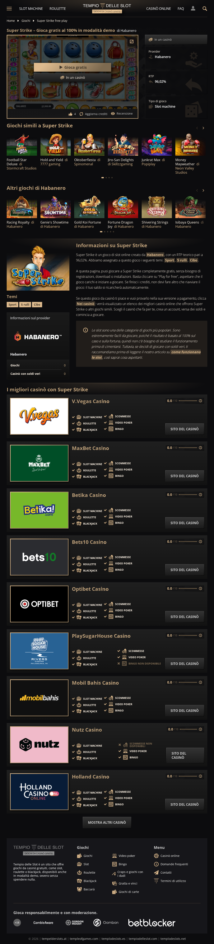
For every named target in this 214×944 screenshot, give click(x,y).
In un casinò (163, 39)
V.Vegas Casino (91, 401)
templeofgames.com (84, 939)
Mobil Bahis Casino (95, 682)
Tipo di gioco (157, 101)
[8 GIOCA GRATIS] (123, 207)
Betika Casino (89, 495)
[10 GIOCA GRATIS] (157, 207)
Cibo (193, 260)
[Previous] (197, 128)
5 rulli (182, 260)
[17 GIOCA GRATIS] (55, 207)
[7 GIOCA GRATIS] (22, 144)
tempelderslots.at (54, 939)
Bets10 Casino (89, 542)
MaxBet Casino (90, 448)
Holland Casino (90, 776)
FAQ (181, 8)
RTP (151, 76)
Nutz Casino (87, 729)
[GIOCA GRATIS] (55, 144)
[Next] (203, 128)
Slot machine (31, 8)
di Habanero (126, 30)
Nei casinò (85, 303)
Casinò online (158, 8)
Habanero (155, 254)
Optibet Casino (90, 589)
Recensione (125, 113)
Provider (154, 51)
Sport (169, 260)
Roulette (58, 8)
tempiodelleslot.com (143, 939)
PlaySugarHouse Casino (101, 635)
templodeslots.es (113, 939)
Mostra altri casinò (107, 822)
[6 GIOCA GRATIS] (190, 144)
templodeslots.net (173, 939)
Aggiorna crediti (96, 114)
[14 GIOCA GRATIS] (190, 207)
